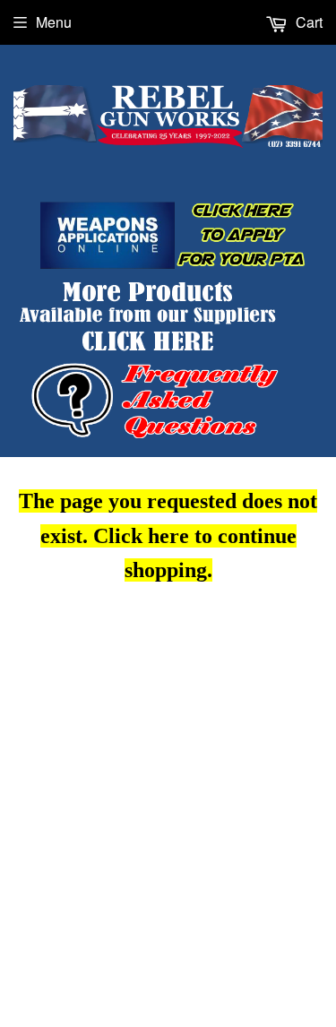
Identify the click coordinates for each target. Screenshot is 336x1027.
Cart (307, 22)
